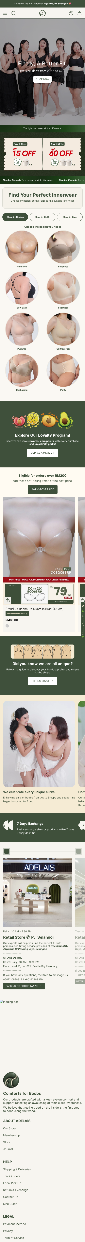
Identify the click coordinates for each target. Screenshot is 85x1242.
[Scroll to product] (6, 851)
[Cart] (79, 13)
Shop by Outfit (42, 217)
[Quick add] (7, 600)
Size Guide (10, 1203)
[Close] (83, 606)
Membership (11, 1135)
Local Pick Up (12, 1183)
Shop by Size (70, 217)
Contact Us (10, 1197)
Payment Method (14, 1224)
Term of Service (13, 1237)
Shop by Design (15, 217)
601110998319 (13, 979)
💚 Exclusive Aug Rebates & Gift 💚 (83, 624)
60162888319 (34, 979)
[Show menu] (5, 13)
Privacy (8, 1231)
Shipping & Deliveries (17, 1169)
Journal (8, 1149)
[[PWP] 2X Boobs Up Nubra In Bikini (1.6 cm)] (39, 551)
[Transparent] (7, 626)
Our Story (9, 1128)
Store (6, 1142)
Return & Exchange (15, 1190)
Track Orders (11, 1176)
